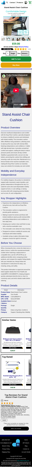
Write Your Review (16, 428)
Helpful (4, 420)
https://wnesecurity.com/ (23, 460)
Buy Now (16, 65)
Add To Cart (16, 59)
